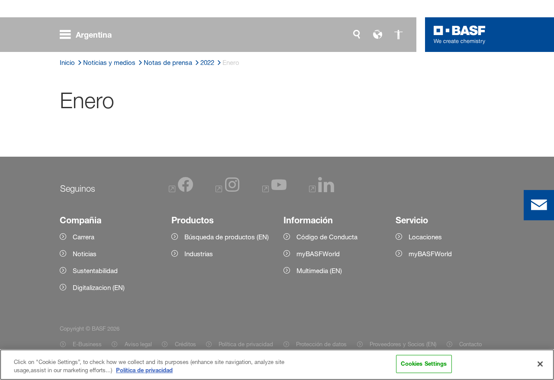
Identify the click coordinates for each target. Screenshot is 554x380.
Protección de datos (321, 344)
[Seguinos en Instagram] (227, 189)
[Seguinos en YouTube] (274, 189)
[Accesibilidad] (398, 34)
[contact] (539, 205)
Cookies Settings (424, 363)
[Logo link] (460, 34)
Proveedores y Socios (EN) (403, 344)
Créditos (185, 344)
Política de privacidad (246, 344)
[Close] (540, 364)
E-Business (87, 344)
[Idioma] (377, 34)
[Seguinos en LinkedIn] (322, 189)
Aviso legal (138, 344)
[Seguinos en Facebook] (180, 189)
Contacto (470, 344)
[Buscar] (356, 34)
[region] (277, 364)
